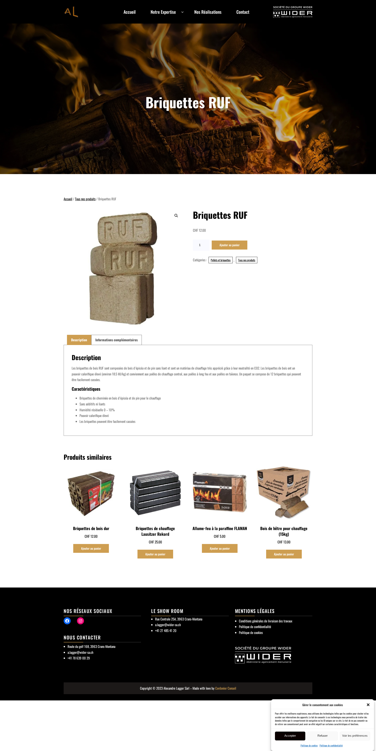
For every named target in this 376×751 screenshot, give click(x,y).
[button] (368, 705)
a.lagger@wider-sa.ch (80, 652)
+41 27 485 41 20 (165, 630)
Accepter (290, 735)
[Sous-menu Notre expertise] (182, 11)
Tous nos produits (85, 198)
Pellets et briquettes (220, 260)
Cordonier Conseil (225, 688)
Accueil (68, 198)
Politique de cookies (309, 745)
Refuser (322, 735)
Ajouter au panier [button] (91, 548)
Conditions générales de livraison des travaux (265, 620)
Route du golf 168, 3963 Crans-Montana (91, 646)
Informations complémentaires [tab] (116, 339)
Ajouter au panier (230, 245)
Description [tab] (79, 339)
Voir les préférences (355, 735)
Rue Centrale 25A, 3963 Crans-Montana (178, 619)
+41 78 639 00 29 (79, 658)
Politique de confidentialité (331, 745)
